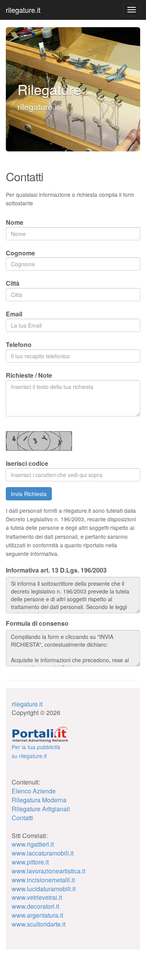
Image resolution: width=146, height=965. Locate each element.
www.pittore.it (30, 861)
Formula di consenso (37, 623)
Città (12, 283)
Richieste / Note (29, 375)
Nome (14, 222)
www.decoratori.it (35, 906)
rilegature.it (23, 10)
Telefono (19, 344)
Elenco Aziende (34, 790)
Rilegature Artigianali (41, 808)
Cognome (20, 252)
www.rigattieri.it (33, 844)
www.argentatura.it (37, 915)
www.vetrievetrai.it (37, 897)
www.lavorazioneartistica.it (48, 870)
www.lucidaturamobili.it (44, 888)
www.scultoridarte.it (38, 924)
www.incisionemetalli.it (43, 879)
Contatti (22, 817)
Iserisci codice (27, 463)
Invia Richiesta (29, 494)
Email (14, 313)
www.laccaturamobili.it (43, 853)
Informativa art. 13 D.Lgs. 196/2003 (56, 570)
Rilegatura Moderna (39, 799)
